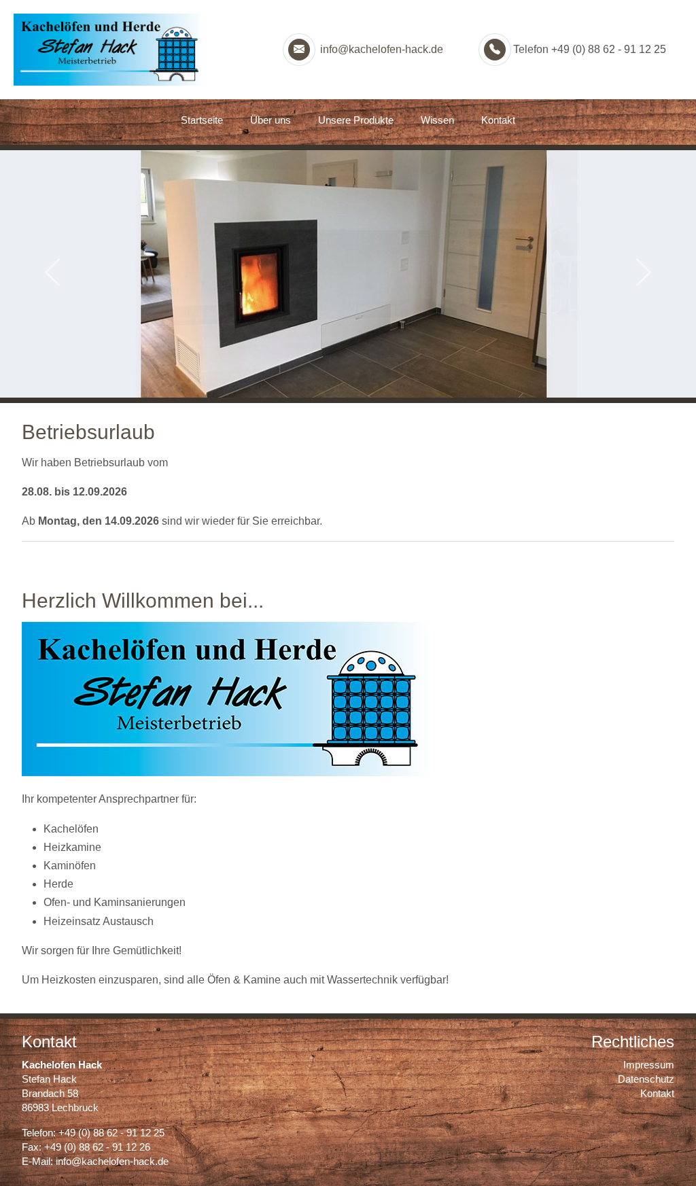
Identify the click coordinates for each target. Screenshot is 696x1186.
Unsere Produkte (356, 120)
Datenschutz (646, 1079)
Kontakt (498, 120)
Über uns (270, 120)
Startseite (202, 120)
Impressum (648, 1064)
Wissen (437, 120)
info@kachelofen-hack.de (380, 49)
